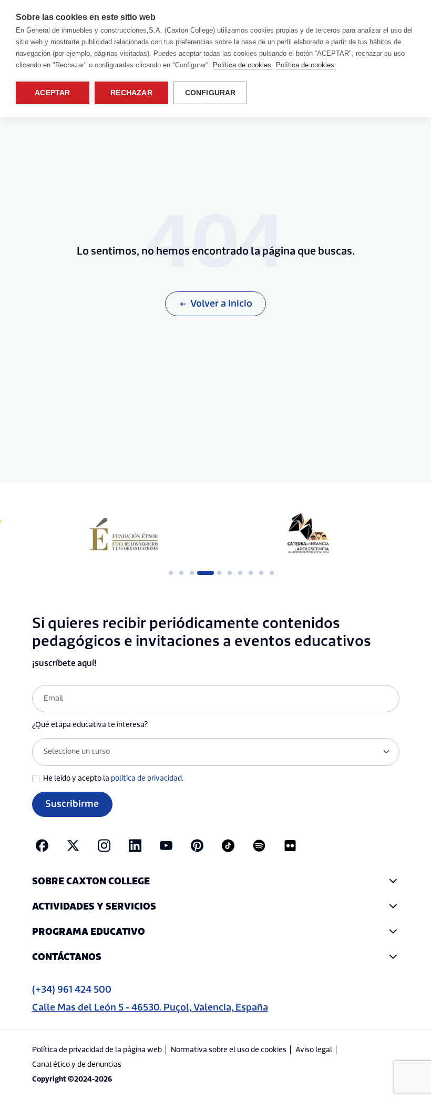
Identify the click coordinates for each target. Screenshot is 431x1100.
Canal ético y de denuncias (76, 1064)
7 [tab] (240, 573)
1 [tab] (171, 573)
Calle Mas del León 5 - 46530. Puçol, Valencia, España (150, 1007)
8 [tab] (250, 573)
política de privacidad (146, 778)
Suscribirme (72, 804)
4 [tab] (202, 573)
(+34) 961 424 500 (71, 989)
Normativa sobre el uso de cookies (228, 1050)
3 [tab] (192, 573)
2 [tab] (181, 573)
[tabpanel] (124, 534)
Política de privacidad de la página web (97, 1050)
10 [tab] (271, 573)
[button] (215, 881)
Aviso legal (313, 1050)
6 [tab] (229, 573)
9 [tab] (261, 573)
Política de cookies (243, 65)
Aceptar (52, 93)
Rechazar (131, 93)
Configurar (210, 93)
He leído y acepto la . (113, 778)
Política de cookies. (306, 65)
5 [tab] (219, 573)
